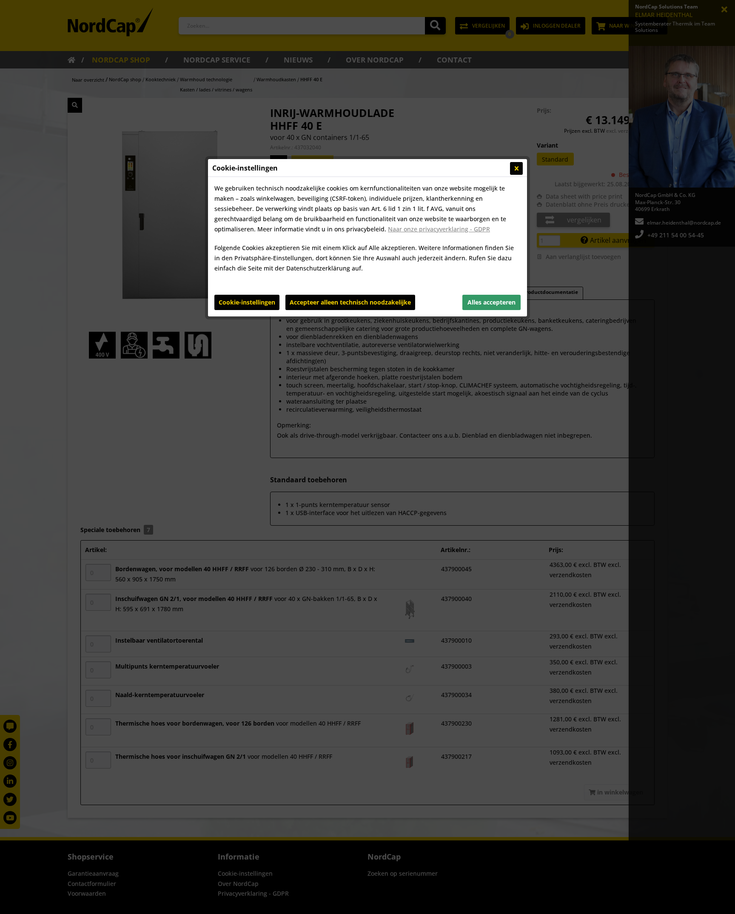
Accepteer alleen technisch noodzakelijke (350, 302)
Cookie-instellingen (247, 302)
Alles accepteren (491, 302)
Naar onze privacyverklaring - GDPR (439, 229)
